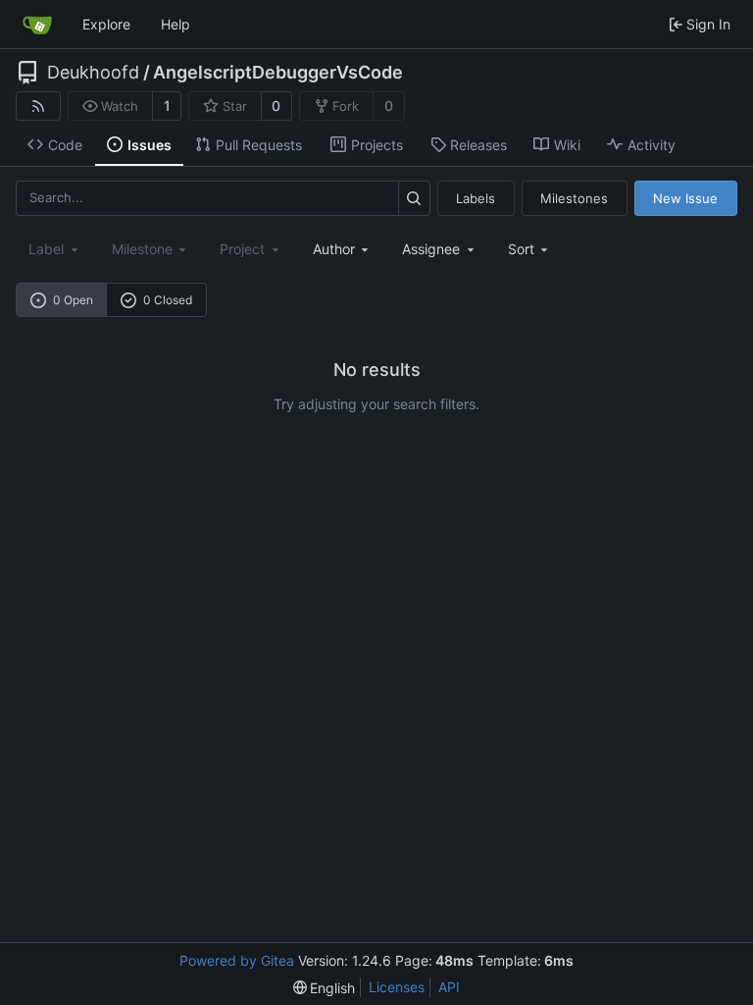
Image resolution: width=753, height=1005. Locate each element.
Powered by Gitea (236, 960)
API (449, 987)
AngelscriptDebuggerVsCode (278, 72)
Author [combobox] (334, 248)
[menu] (530, 249)
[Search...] (414, 198)
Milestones (574, 198)
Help (175, 24)
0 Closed (167, 299)
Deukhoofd (93, 72)
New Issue (685, 198)
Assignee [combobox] (431, 248)
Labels (475, 198)
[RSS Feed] (38, 106)
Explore (106, 24)
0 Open (73, 299)
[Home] (37, 24)
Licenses (397, 987)
